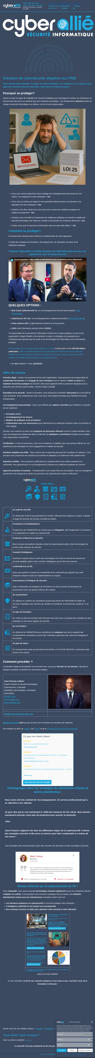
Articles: (77, 6)
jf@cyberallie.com (11, 699)
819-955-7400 (10, 696)
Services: (52, 8)
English (65, 8)
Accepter (61, 1050)
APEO (37, 729)
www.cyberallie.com (12, 703)
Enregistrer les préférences (85, 1050)
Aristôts (27, 729)
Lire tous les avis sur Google (37, 782)
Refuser (72, 1050)
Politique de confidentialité (68, 1054)
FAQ (73, 8)
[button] (92, 1022)
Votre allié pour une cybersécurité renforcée (33, 4)
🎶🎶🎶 (28, 1040)
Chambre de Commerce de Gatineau (62, 729)
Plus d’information (76, 318)
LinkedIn (38, 1029)
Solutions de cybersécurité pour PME (63, 4)
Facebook (48, 1029)
